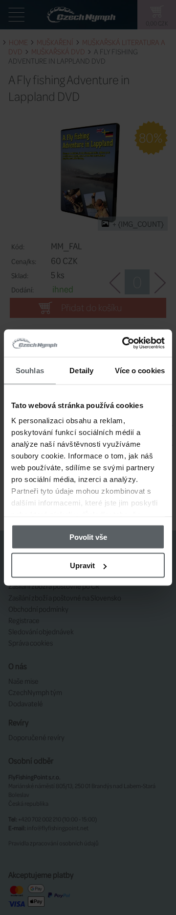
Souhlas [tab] (30, 370)
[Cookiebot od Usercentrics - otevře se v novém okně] (124, 343)
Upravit (82, 565)
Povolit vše (88, 536)
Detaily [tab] (81, 370)
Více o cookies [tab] (140, 370)
